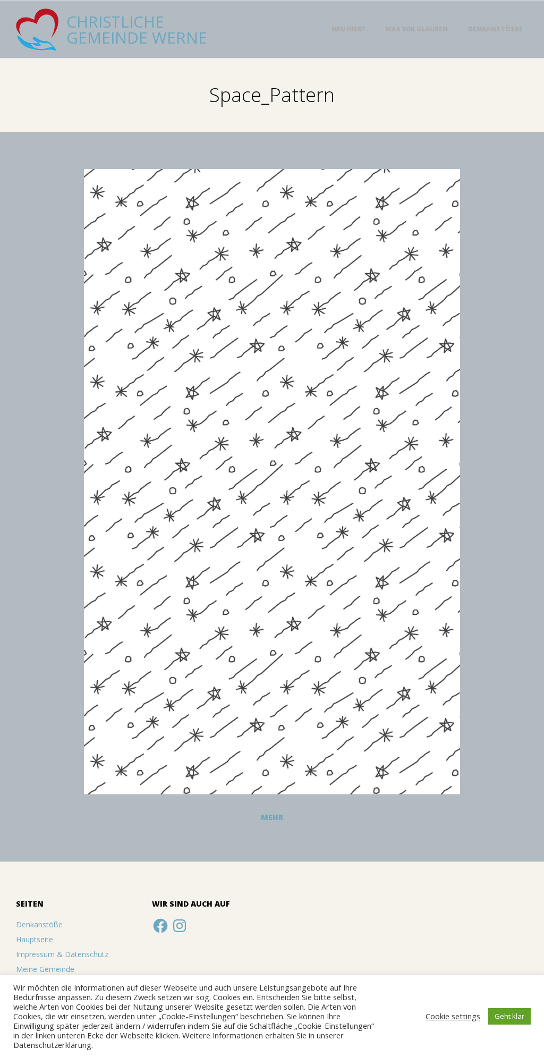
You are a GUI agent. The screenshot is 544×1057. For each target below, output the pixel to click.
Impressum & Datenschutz (62, 954)
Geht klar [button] (509, 1016)
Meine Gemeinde (45, 969)
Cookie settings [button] (453, 1016)
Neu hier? (348, 28)
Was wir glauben (416, 28)
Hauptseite (34, 939)
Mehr (272, 817)
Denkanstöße (495, 28)
